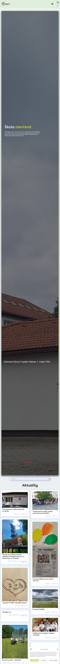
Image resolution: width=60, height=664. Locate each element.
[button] (57, 649)
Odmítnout (44, 660)
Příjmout (34, 660)
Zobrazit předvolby (54, 660)
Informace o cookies (44, 662)
